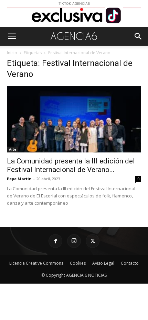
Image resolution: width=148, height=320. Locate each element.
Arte (12, 149)
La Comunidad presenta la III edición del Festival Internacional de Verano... (71, 165)
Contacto (130, 263)
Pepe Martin (19, 178)
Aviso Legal (103, 263)
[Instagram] (74, 241)
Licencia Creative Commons (36, 263)
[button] (12, 36)
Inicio (12, 53)
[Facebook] (55, 241)
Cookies (78, 263)
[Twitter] (92, 241)
